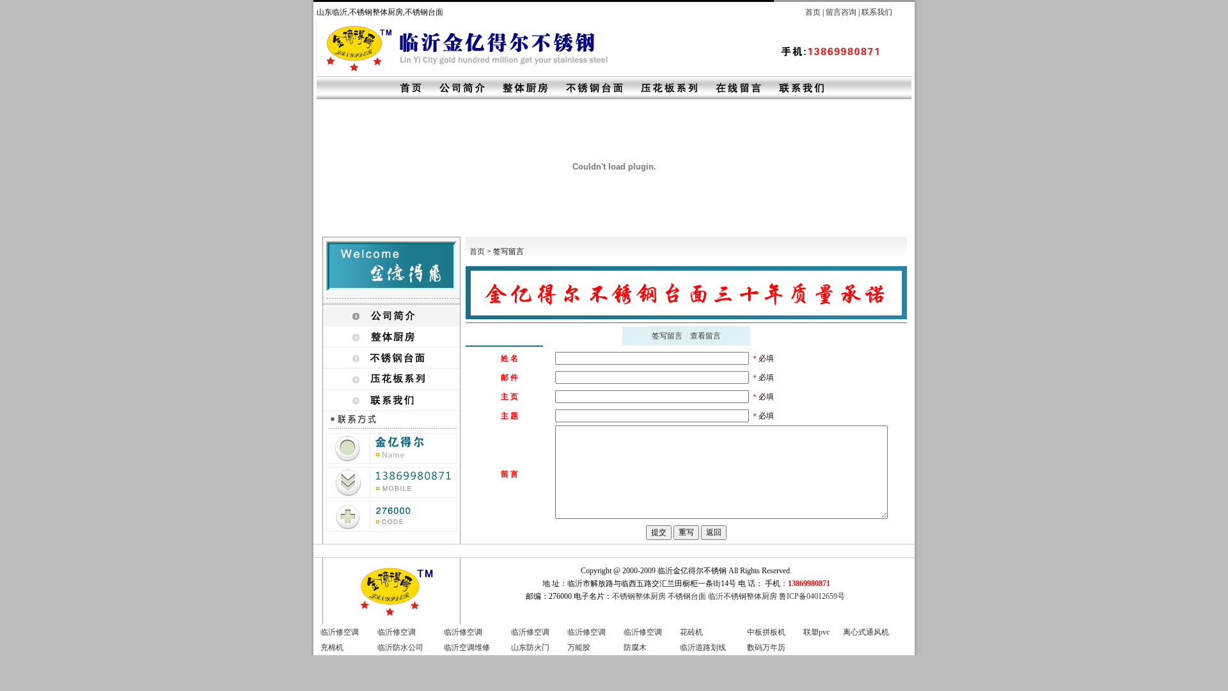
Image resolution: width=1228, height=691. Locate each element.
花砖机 (691, 632)
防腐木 (635, 647)
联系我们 (877, 12)
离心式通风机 (866, 632)
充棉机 (331, 647)
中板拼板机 (766, 632)
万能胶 (578, 647)
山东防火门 (530, 647)
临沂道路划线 (703, 647)
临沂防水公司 (400, 647)
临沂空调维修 (467, 647)
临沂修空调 (339, 632)
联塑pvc (816, 632)
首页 (813, 12)
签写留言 (667, 335)
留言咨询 (841, 12)
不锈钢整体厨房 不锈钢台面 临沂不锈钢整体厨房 (694, 596)
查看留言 (705, 335)
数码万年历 (766, 647)
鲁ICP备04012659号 (812, 596)
